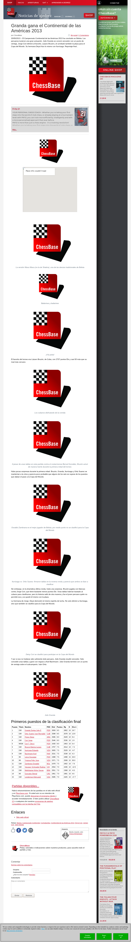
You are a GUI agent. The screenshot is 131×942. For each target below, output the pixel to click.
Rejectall (104, 936)
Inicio (21, 3)
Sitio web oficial (22, 817)
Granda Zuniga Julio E (33, 730)
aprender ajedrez (61, 3)
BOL (48, 764)
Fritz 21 (16, 109)
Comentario (15, 878)
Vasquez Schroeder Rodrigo (35, 767)
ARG (48, 737)
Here (42, 929)
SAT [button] (45, 3)
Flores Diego (29, 737)
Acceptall (121, 936)
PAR (48, 754)
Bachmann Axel (30, 754)
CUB (48, 734)
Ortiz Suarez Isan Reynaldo (35, 734)
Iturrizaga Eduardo (31, 750)
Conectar (114, 3)
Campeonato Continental (31, 823)
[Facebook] (19, 830)
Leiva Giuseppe (30, 757)
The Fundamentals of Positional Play (111, 867)
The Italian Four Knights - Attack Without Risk (108, 899)
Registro (32, 875)
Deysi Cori (78, 823)
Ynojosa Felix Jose (32, 760)
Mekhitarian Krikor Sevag (34, 770)
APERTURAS (33, 3)
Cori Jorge (28, 740)
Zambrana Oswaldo (32, 764)
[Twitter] (25, 830)
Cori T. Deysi (29, 744)
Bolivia (19, 823)
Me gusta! (74, 35)
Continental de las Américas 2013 (62, 823)
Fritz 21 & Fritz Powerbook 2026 (108, 834)
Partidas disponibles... (25, 786)
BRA (48, 770)
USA (48, 777)
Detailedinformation (87, 936)
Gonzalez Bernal (31, 774)
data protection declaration (14, 931)
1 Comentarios (84, 35)
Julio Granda (19, 825)
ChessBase (25, 846)
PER (48, 730)
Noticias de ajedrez (35, 15)
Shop (9, 3)
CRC (48, 774)
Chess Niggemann (75, 834)
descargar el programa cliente (43, 796)
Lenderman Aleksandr (33, 777)
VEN (48, 750)
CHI (48, 767)
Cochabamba (45, 823)
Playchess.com (22, 793)
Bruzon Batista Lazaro (33, 747)
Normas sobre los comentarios (21, 865)
